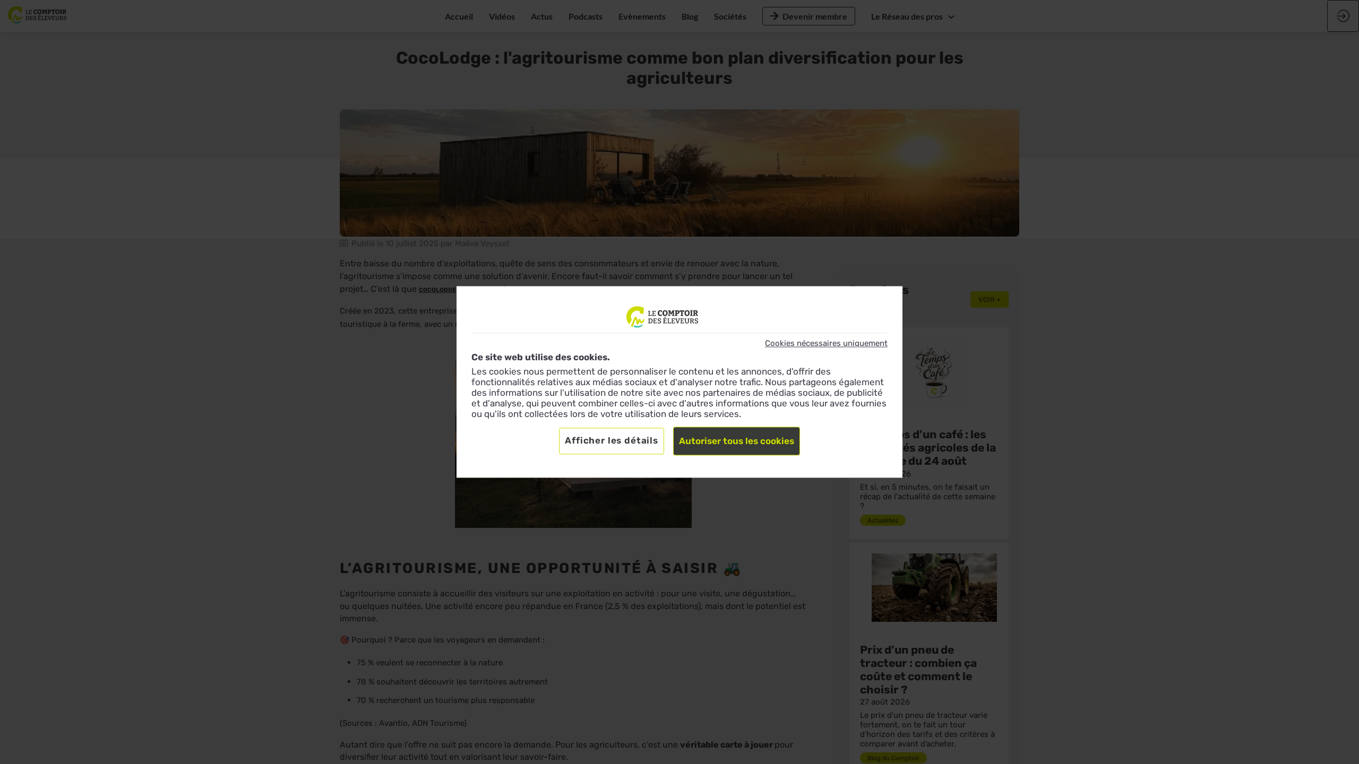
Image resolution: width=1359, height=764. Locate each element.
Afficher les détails (611, 441)
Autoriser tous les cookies (736, 441)
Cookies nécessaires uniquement (826, 343)
